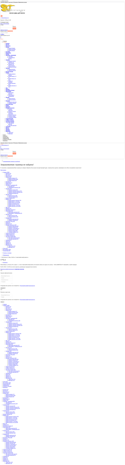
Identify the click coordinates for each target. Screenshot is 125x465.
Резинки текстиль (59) (13, 229)
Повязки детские (12, 103)
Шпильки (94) (9, 244)
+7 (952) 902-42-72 (5, 17)
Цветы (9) (8, 241)
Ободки (7, 97)
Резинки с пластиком (10, 113)
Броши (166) (8, 176)
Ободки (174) (9, 214)
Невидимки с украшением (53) (15, 213)
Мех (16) (8, 207)
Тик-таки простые (12, 125)
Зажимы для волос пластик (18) (15, 192)
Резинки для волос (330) (11, 224)
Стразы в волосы (10, 120)
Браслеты (8, 45)
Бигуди (7, 44)
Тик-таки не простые (11, 124)
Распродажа (5, 137)
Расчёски (8, 106)
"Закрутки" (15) (11, 246)
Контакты (5, 140)
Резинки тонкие (11, 116)
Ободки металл (11, 98)
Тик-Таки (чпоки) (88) (11, 236)
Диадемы (10, 56)
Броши (7, 47)
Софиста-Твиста (9, 119)
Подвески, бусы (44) (10, 221)
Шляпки (8, 130)
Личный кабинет (4, 2)
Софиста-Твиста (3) (10, 234)
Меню (2, 38)
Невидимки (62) (9, 210)
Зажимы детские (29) (13, 189)
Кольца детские (9, 71)
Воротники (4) (9, 182)
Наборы (8, 89)
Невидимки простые (11, 93)
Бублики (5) (8, 181)
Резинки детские (12, 111)
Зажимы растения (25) (13, 193)
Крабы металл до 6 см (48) (14, 202)
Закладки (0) (11, 2)
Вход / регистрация (5, 23)
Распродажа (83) (6, 250)
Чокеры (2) (8, 242)
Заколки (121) (9, 194)
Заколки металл (11, 69)
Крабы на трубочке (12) (13, 203)
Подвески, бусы (9, 104)
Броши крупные (11, 49)
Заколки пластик (12, 70)
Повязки (8, 100)
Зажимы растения (12, 66)
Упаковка (8, 126)
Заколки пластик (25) (13, 196)
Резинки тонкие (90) (12, 230)
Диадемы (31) (11, 186)
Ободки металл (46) (12, 215)
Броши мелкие (11, 50)
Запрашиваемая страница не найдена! (11, 161)
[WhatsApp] (5, 260)
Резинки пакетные (10, 109)
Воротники (8, 52)
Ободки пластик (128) (13, 216)
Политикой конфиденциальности (27, 285)
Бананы (8, 43)
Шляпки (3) (8, 243)
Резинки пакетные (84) (13, 226)
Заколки (8, 68)
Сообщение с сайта (4, 22)
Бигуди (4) (8, 174)
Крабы (7, 72)
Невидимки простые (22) (13, 212)
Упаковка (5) (8, 240)
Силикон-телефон (12, 117)
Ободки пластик (12, 99)
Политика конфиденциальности (8, 269)
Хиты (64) (5, 248)
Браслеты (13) (9, 175)
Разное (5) (8, 222)
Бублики (8, 51)
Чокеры (8, 128)
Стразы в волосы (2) (10, 235)
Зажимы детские (12, 61)
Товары (4, 42)
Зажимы (8, 59)
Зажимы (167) (9, 188)
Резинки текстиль (12, 114)
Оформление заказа (22, 2)
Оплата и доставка (7, 139)
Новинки (5, 136)
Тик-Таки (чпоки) (10, 121)
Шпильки (8, 131)
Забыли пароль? (4, 30)
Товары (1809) (6, 172)
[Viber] (1, 260)
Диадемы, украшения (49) (11, 185)
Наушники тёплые (10, 90)
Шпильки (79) (11, 247)
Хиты (4, 134)
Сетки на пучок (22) (10, 233)
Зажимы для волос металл (11, 63)
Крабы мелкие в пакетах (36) (14, 200)
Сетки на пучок (9, 118)
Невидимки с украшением (11, 95)
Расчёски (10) (9, 223)
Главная (5, 41)
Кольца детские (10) (10, 198)
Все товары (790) (7, 249)
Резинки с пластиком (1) (13, 228)
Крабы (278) (8, 199)
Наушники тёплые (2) (10, 209)
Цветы (7, 127)
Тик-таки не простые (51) (14, 237)
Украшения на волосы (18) (14, 187)
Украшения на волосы (11, 58)
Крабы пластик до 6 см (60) (14, 206)
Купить (2, 301)
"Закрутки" (10, 132)
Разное (7, 105)
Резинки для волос (10, 107)
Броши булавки (11, 48)
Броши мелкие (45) (12, 180)
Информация (6, 138)
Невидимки (8, 91)
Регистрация (10, 31)
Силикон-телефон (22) (13, 231)
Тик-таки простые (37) (13, 239)
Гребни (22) (8, 184)
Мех (7, 88)
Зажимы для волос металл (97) (15, 191)
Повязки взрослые (12, 102)
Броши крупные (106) (13, 179)
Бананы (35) (8, 173)
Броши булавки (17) (12, 178)
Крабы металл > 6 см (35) (14, 201)
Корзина (16, 2)
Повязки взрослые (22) (13, 219)
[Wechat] (3, 260)
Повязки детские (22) (13, 220)
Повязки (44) (8, 217)
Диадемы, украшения (11, 55)
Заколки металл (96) (12, 195)
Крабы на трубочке (10, 81)
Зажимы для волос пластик (11, 65)
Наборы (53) (8, 208)
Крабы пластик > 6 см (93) (14, 205)
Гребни (7, 54)
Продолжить (3, 170)
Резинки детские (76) (13, 227)
